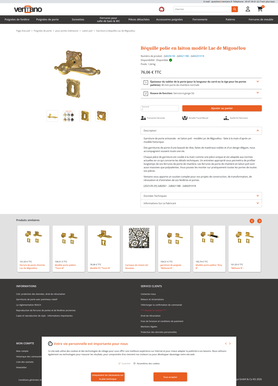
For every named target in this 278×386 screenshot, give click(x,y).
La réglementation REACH (28, 304)
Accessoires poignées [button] (169, 19)
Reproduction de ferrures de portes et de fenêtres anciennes (46, 310)
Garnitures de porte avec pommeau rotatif (36, 299)
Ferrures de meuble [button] (261, 19)
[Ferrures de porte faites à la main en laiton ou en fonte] (69, 116)
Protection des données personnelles (159, 332)
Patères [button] (230, 19)
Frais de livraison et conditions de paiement (162, 321)
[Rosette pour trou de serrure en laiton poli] (85, 116)
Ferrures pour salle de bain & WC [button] (108, 19)
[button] (248, 9)
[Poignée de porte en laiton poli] (52, 116)
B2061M (170, 56)
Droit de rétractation (151, 315)
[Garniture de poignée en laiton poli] (77, 74)
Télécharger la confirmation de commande (161, 304)
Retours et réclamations (152, 299)
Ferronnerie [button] (200, 19)
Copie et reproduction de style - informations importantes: (44, 315)
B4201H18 (198, 56)
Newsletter (21, 367)
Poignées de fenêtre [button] (17, 19)
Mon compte (22, 351)
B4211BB (184, 56)
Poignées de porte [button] (47, 19)
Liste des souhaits (25, 362)
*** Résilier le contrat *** (153, 310)
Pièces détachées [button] (139, 19)
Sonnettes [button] (78, 19)
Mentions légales (149, 326)
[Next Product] (259, 221)
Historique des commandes (29, 356)
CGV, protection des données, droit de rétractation (40, 294)
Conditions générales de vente (33, 379)
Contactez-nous (148, 294)
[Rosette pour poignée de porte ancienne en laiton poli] (101, 116)
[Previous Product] (252, 221)
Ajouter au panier (222, 108)
